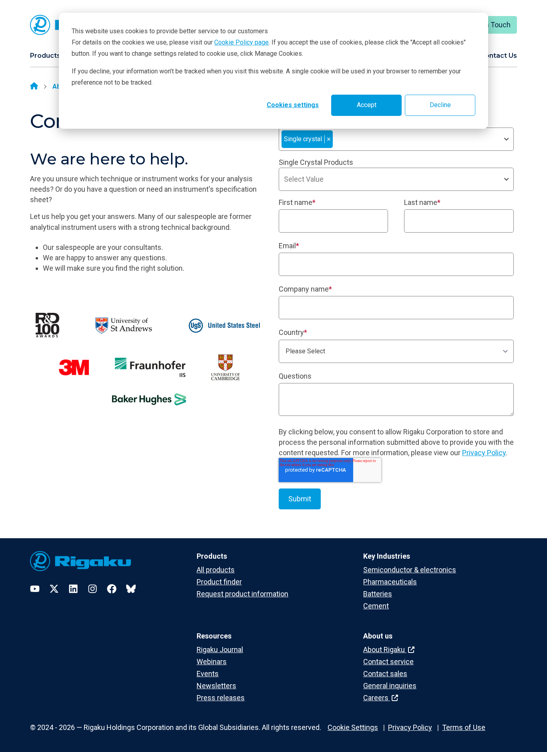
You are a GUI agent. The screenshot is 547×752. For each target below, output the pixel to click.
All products (216, 570)
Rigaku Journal (220, 649)
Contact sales (385, 673)
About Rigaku (384, 649)
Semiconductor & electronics (409, 570)
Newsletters (216, 685)
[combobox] (396, 139)
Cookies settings (293, 105)
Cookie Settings (353, 727)
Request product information (242, 594)
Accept (366, 105)
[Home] (34, 87)
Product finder (219, 582)
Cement (376, 606)
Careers (376, 697)
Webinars (212, 661)
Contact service (388, 661)
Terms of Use (463, 727)
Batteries (377, 594)
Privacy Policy (484, 452)
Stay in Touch (489, 24)
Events (208, 673)
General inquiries (389, 685)
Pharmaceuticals (390, 582)
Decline (440, 105)
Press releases (221, 697)
